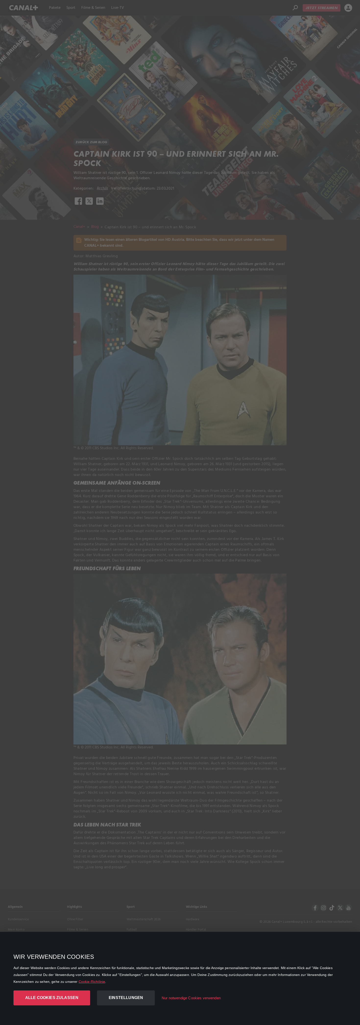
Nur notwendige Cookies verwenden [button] (191, 998)
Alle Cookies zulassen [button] (51, 998)
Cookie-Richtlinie (92, 982)
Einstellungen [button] (126, 998)
